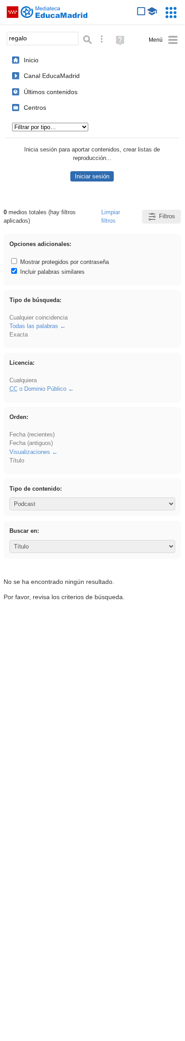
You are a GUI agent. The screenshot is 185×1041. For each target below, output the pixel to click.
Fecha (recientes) (32, 434)
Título (16, 460)
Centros (35, 107)
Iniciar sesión (92, 176)
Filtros (167, 216)
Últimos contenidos (50, 91)
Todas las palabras (33, 326)
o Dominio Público (37, 388)
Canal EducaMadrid (52, 75)
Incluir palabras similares (51, 271)
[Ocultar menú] (163, 40)
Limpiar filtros (110, 216)
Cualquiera (23, 380)
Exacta (18, 334)
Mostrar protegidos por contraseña (63, 262)
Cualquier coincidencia (38, 317)
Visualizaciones (29, 452)
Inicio (31, 60)
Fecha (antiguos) (31, 443)
